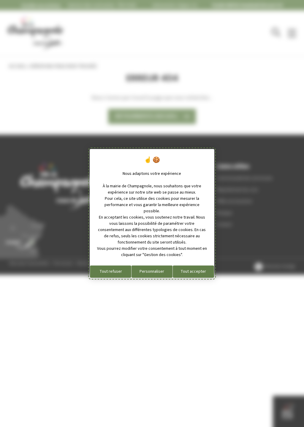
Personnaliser (152, 271)
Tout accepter (193, 271)
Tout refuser (110, 271)
